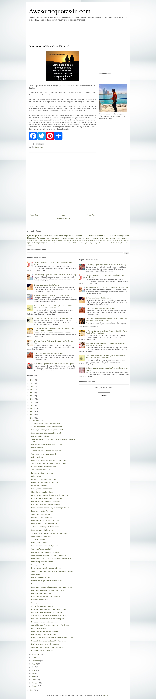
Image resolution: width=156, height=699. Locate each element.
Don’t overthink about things (41, 593)
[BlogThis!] (39, 144)
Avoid (114, 240)
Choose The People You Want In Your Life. (46, 444)
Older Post (91, 215)
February (35, 683)
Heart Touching (91, 240)
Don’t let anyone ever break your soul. (45, 644)
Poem (69, 240)
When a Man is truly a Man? (41, 536)
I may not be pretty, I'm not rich (42, 511)
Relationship (109, 236)
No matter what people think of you (44, 622)
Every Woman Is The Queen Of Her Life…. (46, 524)
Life (83, 238)
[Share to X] (40, 144)
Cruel (88, 243)
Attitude (67, 238)
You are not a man (38, 539)
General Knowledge (59, 236)
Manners (56, 243)
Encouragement (122, 236)
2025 (32, 383)
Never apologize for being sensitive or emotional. (48, 460)
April (33, 676)
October (35, 657)
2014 (32, 418)
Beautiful (79, 236)
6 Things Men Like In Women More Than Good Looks (53, 318)
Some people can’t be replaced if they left (46, 433)
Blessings (77, 243)
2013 (32, 690)
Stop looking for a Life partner (42, 562)
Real (97, 240)
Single (43, 243)
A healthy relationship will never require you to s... (49, 615)
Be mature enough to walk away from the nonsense (49, 495)
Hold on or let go (37, 457)
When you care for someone (41, 489)
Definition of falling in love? (40, 577)
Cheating (83, 243)
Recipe (123, 243)
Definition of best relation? (40, 436)
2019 (32, 402)
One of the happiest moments (42, 606)
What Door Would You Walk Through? (45, 520)
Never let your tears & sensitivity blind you (46, 568)
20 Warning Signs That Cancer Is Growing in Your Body (106, 265)
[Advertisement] (68, 32)
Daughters (120, 240)
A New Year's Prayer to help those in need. (46, 427)
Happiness (31, 238)
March (34, 680)
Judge (99, 243)
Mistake (115, 243)
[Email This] (37, 144)
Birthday (102, 240)
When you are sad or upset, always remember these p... (51, 558)
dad (111, 240)
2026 (32, 380)
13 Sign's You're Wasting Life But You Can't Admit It (49, 533)
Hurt (49, 240)
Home (63, 215)
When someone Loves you (41, 514)
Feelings (64, 240)
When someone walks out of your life (44, 546)
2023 (32, 389)
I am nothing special (38, 628)
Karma (103, 243)
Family (87, 238)
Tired (107, 240)
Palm (67, 243)
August (34, 664)
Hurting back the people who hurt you (44, 482)
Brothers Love (50, 243)
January (35, 686)
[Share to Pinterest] (43, 144)
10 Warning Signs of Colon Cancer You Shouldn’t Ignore (54, 364)
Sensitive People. (37, 448)
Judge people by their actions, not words (45, 423)
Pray (119, 243)
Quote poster (39, 147)
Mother (57, 238)
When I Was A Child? (38, 543)
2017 (32, 408)
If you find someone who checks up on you (46, 498)
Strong (78, 238)
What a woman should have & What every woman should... (52, 571)
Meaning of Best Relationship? (42, 517)
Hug (96, 243)
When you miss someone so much (43, 454)
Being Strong (36, 476)
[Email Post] (33, 144)
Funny (52, 238)
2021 (32, 396)
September (36, 661)
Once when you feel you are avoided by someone (49, 609)
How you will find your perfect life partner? (46, 501)
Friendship (30, 240)
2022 (32, 393)
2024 (32, 386)
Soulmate (82, 240)
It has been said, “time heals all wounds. (45, 505)
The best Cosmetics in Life (40, 470)
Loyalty (111, 243)
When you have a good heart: (42, 603)
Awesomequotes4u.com (60, 10)
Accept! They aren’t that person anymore (46, 451)
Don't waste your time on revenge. (43, 634)
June (34, 670)
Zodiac (101, 238)
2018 (32, 405)
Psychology (44, 240)
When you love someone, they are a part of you (48, 555)
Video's (29, 245)
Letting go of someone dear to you (43, 479)
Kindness (107, 238)
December (36, 421)
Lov (107, 243)
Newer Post (34, 215)
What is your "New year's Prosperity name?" (47, 430)
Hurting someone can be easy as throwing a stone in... (51, 508)
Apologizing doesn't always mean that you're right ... (50, 625)
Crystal (92, 243)
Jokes (91, 236)
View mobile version (62, 218)
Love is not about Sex (39, 486)
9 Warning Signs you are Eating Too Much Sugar (51, 295)
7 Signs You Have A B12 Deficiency (46, 285)
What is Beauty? (37, 574)
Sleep (70, 243)
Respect (54, 240)
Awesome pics (43, 238)
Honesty (37, 240)
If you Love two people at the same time (45, 596)
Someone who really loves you (42, 530)
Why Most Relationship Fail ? (41, 549)
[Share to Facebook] (42, 144)
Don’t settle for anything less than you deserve (48, 590)
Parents (33, 243)
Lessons (119, 238)
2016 (32, 412)
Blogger (105, 695)
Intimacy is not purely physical (42, 473)
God (62, 238)
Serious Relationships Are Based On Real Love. (48, 641)
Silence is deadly (37, 584)
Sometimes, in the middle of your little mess (47, 647)
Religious (125, 238)
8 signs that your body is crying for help (48, 353)
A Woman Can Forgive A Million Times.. (45, 527)
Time (127, 243)
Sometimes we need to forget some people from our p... (51, 587)
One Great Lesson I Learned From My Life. (47, 612)
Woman (73, 238)
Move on (62, 243)
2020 (32, 399)
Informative (94, 238)
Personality (75, 240)
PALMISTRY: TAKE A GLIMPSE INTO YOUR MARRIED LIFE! (53, 638)
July (33, 667)
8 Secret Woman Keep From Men (43, 467)
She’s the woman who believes (42, 492)
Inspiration (98, 236)
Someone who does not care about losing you (47, 619)
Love (86, 236)
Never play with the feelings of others (44, 631)
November (36, 654)
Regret (38, 243)
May (33, 673)
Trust (59, 240)
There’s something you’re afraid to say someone (48, 463)
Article (47, 235)
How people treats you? (39, 600)
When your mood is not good (41, 565)
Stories (72, 236)
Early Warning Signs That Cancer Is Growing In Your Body (55, 275)
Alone (113, 238)
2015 (32, 415)
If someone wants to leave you (42, 650)
